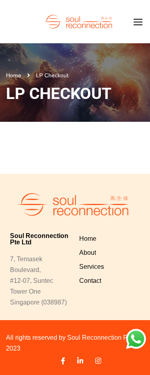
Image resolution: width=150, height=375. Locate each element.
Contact (90, 280)
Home (13, 75)
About (87, 252)
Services (91, 266)
